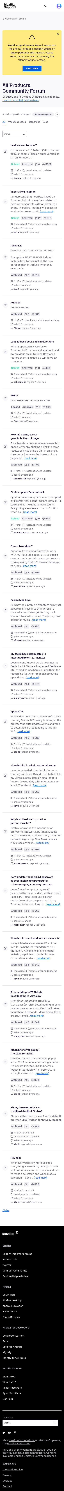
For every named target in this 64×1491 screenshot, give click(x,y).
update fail (17, 711)
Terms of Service (12, 1469)
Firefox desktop (12, 1300)
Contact (7, 1486)
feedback (16, 245)
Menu (52, 6)
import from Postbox (23, 191)
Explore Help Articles (15, 1276)
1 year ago (35, 178)
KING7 (14, 395)
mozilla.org (9, 1463)
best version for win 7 (24, 145)
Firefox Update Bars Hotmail (27, 492)
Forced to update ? (22, 546)
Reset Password (12, 1387)
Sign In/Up (8, 1376)
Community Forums (15, 19)
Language (7, 1417)
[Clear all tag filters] (57, 114)
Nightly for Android (14, 1358)
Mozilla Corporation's (22, 1440)
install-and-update (43, 114)
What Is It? (9, 1382)
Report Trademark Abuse (17, 1253)
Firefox (17, 170)
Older (5, 1210)
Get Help (7, 1398)
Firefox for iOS (21, 320)
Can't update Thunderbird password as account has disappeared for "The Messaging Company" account (32, 881)
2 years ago (38, 640)
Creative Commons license (40, 1455)
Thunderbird (20, 224)
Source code (9, 1259)
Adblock (15, 302)
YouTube (9, 1433)
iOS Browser (9, 1311)
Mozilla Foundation (18, 1443)
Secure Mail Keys (20, 600)
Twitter (6, 1265)
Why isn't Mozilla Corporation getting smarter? (28, 821)
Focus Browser (11, 1317)
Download (8, 1294)
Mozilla (10, 1233)
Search (45, 6)
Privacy (6, 1475)
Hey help (16, 1157)
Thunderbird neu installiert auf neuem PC (35, 938)
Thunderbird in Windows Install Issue (33, 765)
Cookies (7, 1480)
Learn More (32, 68)
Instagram (15, 1433)
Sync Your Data (11, 1393)
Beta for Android (12, 1346)
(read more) (46, 211)
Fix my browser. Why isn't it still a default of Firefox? (26, 1109)
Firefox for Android (24, 1132)
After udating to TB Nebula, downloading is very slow (27, 994)
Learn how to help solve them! (20, 100)
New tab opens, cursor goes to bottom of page (25, 436)
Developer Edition (13, 1335)
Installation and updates (38, 170)
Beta (5, 1341)
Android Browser (12, 1305)
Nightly (6, 1352)
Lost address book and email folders (32, 341)
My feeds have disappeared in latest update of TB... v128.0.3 (28, 655)
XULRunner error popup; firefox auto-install (25, 1051)
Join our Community (14, 1270)
